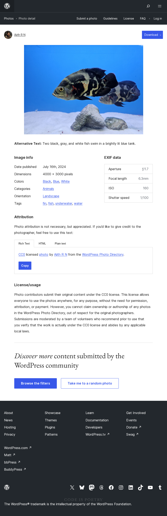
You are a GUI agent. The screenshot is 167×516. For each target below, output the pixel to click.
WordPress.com (18, 448)
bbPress (12, 462)
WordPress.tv (98, 434)
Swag (132, 434)
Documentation (97, 420)
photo (43, 254)
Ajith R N (19, 34)
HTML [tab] (42, 243)
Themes (51, 420)
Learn (90, 413)
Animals (48, 189)
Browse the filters (35, 383)
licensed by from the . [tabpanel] (71, 254)
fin (44, 203)
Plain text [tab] (60, 243)
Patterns (51, 434)
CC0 (22, 254)
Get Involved (136, 413)
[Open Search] (148, 6)
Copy (25, 265)
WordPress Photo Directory (102, 254)
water (78, 203)
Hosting (10, 427)
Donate (134, 427)
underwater (63, 203)
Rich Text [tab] (24, 243)
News (8, 420)
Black (47, 181)
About (8, 413)
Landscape (51, 196)
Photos (9, 18)
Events (131, 420)
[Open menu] (160, 6)
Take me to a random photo (90, 383)
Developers (94, 427)
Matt (9, 455)
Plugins (50, 427)
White (65, 181)
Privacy (9, 434)
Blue (56, 181)
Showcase (52, 413)
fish (51, 203)
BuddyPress (15, 469)
